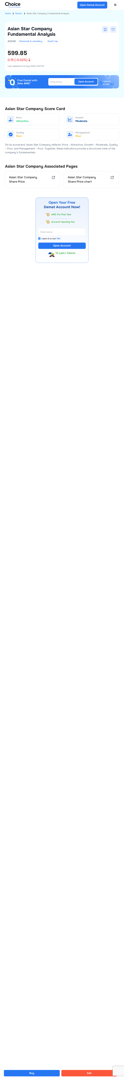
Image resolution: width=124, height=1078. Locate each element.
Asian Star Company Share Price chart (82, 179)
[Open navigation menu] (115, 5)
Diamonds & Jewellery (30, 41)
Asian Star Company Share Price (23, 179)
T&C (112, 84)
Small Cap (52, 41)
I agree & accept (108, 82)
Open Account (86, 81)
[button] (105, 29)
